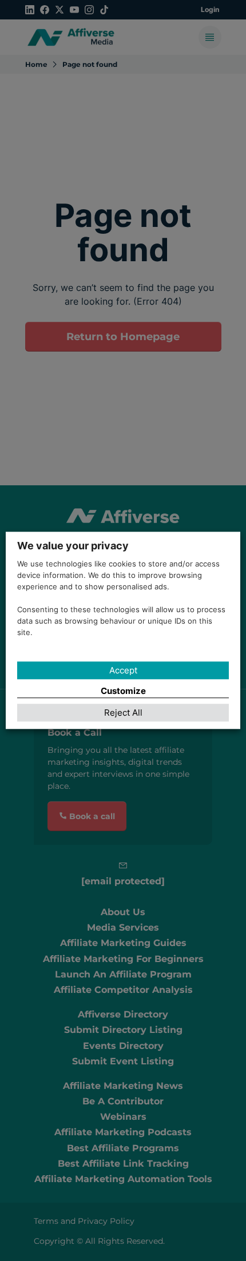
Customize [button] (123, 690)
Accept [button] (123, 670)
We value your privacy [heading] (73, 546)
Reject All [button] (123, 713)
